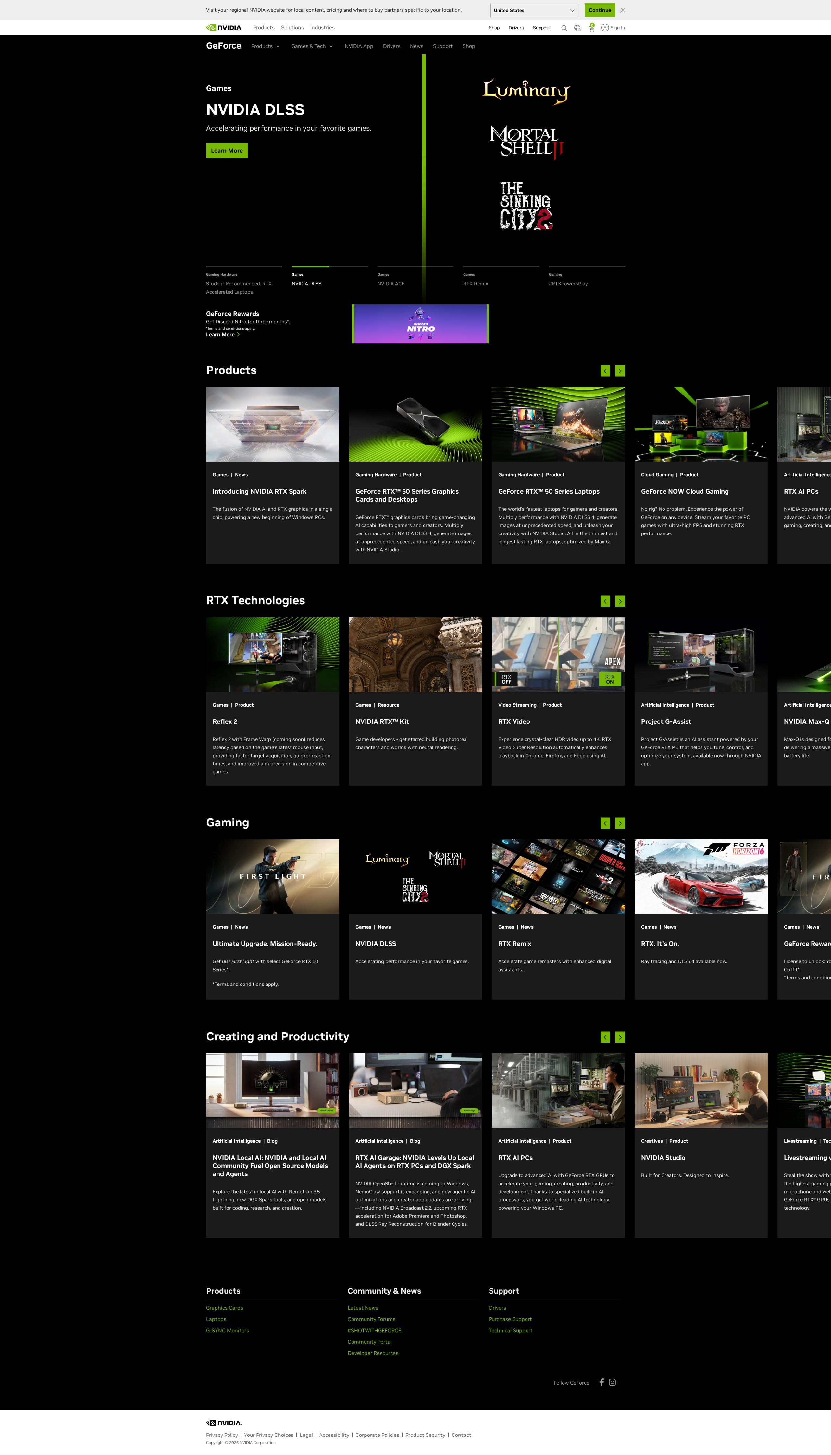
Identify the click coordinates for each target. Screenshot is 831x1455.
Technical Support (511, 1330)
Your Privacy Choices (268, 1435)
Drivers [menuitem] (516, 28)
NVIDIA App (359, 46)
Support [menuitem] (541, 28)
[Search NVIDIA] (564, 26)
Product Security (425, 1435)
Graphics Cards (224, 1307)
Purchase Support (510, 1319)
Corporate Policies (377, 1435)
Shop (469, 46)
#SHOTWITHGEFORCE (374, 1330)
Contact (461, 1435)
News (416, 46)
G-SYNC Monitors (227, 1330)
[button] (577, 29)
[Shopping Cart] (592, 29)
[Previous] (605, 371)
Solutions (292, 27)
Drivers (391, 46)
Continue (600, 10)
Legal (306, 1435)
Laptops (216, 1319)
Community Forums (371, 1319)
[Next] (620, 371)
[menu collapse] (248, 27)
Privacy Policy (222, 1435)
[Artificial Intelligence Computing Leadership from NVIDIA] (224, 27)
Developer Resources (373, 1353)
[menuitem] (264, 27)
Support (443, 46)
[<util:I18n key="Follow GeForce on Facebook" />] (601, 1382)
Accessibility (334, 1435)
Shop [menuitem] (494, 28)
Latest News (363, 1307)
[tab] (244, 281)
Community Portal (370, 1341)
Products (264, 27)
